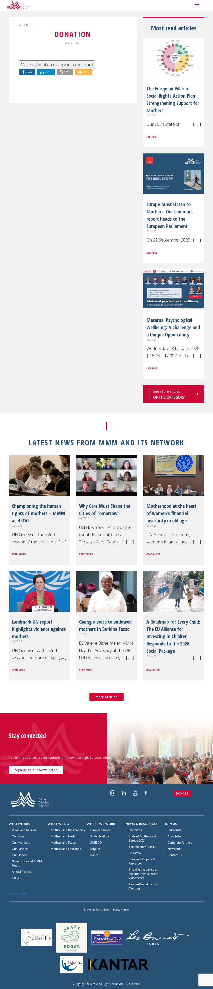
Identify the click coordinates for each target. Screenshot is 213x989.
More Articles (107, 697)
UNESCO (96, 842)
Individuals (174, 830)
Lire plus (151, 137)
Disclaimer (133, 984)
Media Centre (18, 894)
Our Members (21, 842)
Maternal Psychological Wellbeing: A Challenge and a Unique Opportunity (173, 327)
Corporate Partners (180, 842)
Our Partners (20, 849)
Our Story (18, 836)
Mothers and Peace (63, 842)
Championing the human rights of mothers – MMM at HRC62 (38, 513)
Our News (135, 830)
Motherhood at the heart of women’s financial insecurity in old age (171, 513)
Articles (27, 25)
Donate (182, 793)
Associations (176, 836)
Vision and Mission (24, 830)
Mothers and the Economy (68, 830)
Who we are (19, 824)
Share (28, 71)
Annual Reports (22, 872)
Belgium (95, 849)
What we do (58, 824)
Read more (19, 554)
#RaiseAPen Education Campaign (143, 886)
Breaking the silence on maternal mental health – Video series (145, 874)
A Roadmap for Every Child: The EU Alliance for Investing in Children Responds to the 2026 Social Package (173, 636)
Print (67, 71)
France (94, 855)
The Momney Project (142, 847)
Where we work (101, 824)
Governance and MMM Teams (27, 863)
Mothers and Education (66, 849)
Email (86, 71)
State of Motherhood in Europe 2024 (144, 838)
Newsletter (175, 849)
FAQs (15, 878)
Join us (171, 824)
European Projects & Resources (142, 861)
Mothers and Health (64, 836)
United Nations (99, 836)
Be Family (135, 853)
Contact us (175, 855)
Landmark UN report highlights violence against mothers (39, 629)
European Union (100, 830)
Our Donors (19, 855)
